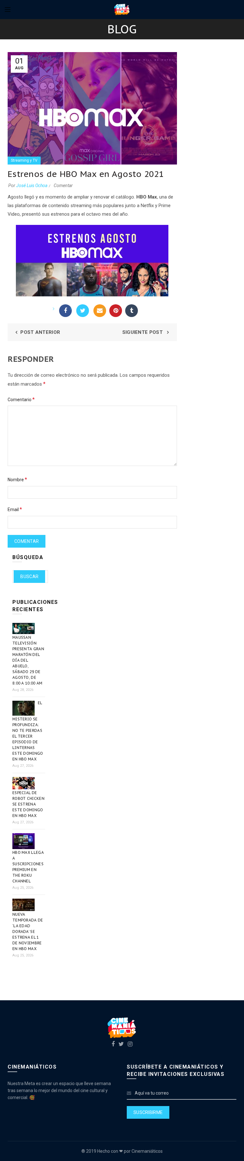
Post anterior (40, 332)
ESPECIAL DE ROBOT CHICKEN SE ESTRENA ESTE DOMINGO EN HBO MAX (28, 804)
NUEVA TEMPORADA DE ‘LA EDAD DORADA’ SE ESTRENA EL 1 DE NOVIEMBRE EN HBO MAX (27, 931)
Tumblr (131, 310)
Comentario (21, 399)
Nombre (17, 479)
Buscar (29, 576)
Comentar (63, 185)
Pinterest (115, 310)
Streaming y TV (24, 160)
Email (99, 310)
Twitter (82, 310)
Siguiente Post (143, 332)
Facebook (65, 310)
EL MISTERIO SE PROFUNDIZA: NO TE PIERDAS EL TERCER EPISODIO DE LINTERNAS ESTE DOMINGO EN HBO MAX (27, 730)
